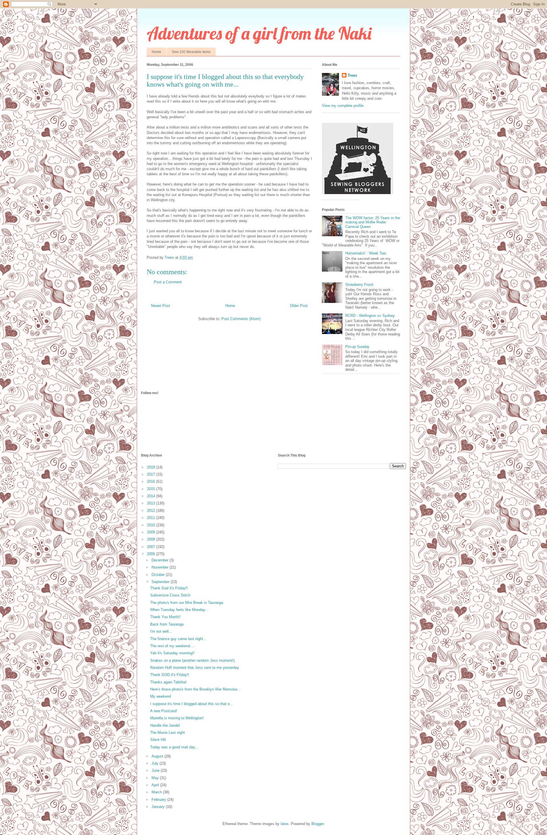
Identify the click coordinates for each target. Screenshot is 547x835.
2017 (151, 474)
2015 (151, 489)
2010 (151, 525)
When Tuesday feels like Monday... (179, 610)
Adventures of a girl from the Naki (259, 33)
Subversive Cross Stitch (170, 595)
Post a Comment (168, 282)
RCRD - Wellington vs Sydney (370, 315)
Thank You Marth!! (165, 617)
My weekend (160, 696)
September (161, 582)
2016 (151, 481)
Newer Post (160, 306)
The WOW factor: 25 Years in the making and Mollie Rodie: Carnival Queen (372, 222)
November (161, 567)
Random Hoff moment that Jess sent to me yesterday (194, 667)
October (159, 575)
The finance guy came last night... (178, 639)
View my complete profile (343, 105)
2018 (151, 467)
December (161, 560)
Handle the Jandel (165, 725)
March (157, 792)
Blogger (317, 824)
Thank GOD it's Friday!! (169, 675)
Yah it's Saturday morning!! (172, 653)
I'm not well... (161, 631)
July (156, 763)
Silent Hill (158, 740)
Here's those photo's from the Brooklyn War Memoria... (195, 689)
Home (156, 52)
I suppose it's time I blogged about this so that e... (191, 704)
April (156, 785)
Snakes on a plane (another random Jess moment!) (192, 660)
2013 (151, 503)
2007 (151, 547)
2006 (151, 554)
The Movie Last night (167, 732)
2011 (151, 518)
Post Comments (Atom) (240, 319)
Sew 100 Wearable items (191, 52)
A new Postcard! (163, 711)
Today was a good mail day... (174, 747)
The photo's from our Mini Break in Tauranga (186, 602)
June (156, 770)
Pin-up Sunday (357, 347)
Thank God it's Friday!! (169, 588)
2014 (151, 496)
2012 (151, 510)
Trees (352, 75)
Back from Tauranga (166, 624)
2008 (151, 539)
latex (285, 824)
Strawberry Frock (359, 284)
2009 (151, 532)
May (156, 778)
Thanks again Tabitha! (168, 682)
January (159, 807)
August (158, 756)
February (159, 799)
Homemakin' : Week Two (365, 253)
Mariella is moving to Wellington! (177, 718)
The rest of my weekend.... (172, 646)
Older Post (299, 306)
